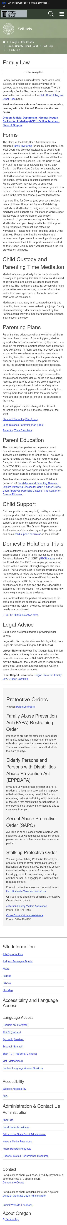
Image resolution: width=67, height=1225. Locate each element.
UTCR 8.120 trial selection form (20, 615)
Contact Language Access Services (23, 1068)
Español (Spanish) (13, 1046)
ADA (5, 1096)
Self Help (48, 46)
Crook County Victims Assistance (24, 915)
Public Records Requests (17, 1148)
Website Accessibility (14, 1088)
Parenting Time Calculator (17, 430)
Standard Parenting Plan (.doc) (20, 419)
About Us (8, 1120)
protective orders (25, 706)
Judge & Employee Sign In (18, 961)
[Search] (51, 14)
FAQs (6, 968)
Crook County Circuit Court (23, 46)
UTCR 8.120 (47, 558)
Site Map (8, 990)
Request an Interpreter (15, 1025)
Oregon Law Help (18, 678)
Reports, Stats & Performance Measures (25, 1156)
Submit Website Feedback (17, 1205)
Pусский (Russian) (13, 1039)
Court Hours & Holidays (16, 1127)
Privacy (7, 983)
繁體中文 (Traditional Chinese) (20, 1053)
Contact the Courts (13, 1182)
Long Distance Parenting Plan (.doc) (23, 425)
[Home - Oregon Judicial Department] (4, 42)
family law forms (23, 146)
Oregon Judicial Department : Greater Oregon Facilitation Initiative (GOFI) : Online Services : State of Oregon (31, 121)
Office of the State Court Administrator (24, 1134)
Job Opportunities (13, 954)
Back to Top (12, 1219)
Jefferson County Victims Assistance (26, 906)
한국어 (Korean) (12, 1032)
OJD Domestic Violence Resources (26, 891)
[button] (4, 5)
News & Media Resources (17, 1141)
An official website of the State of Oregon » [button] (28, 2)
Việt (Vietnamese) (13, 1061)
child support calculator (28, 534)
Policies (7, 975)
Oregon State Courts (22, 42)
